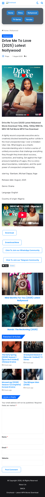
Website (5, 458)
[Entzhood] (11, 3)
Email (5, 448)
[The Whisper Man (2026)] (33, 374)
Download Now (12, 242)
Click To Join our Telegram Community (22, 260)
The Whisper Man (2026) (31, 383)
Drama (12, 266)
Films (20, 13)
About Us (22, 485)
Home (10, 13)
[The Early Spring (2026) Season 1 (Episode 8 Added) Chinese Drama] (12, 346)
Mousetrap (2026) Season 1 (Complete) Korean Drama (11, 384)
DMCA (22, 489)
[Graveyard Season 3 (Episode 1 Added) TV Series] (33, 346)
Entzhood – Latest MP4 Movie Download (22, 493)
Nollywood (32, 13)
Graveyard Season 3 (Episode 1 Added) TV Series (33, 357)
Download (9, 233)
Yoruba (29, 19)
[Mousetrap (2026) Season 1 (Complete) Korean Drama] (12, 374)
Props (7, 56)
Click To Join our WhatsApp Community (23, 250)
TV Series (17, 19)
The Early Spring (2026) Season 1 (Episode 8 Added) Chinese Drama (10, 358)
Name (5, 437)
